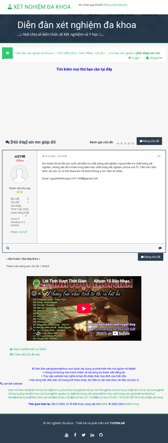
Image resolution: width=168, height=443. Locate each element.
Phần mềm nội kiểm (42, 397)
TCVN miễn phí (140, 397)
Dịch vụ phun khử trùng (65, 390)
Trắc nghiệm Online (122, 15)
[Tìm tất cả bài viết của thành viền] (8, 248)
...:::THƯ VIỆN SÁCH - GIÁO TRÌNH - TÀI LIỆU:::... (81, 53)
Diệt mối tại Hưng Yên (119, 390)
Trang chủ (75, 15)
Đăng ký (123, 5)
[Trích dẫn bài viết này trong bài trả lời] (160, 248)
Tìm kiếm (95, 15)
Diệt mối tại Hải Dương (145, 390)
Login (135, 58)
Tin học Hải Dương (41, 393)
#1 (159, 156)
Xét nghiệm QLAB (63, 393)
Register (156, 58)
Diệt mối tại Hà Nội (40, 390)
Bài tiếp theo (30, 258)
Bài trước (14, 258)
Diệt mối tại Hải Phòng (93, 390)
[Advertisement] (84, 100)
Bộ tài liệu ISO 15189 (84, 397)
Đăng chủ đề (151, 141)
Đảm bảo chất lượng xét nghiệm (120, 393)
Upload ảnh (150, 15)
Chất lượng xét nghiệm (87, 393)
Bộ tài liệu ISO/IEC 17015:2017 (113, 397)
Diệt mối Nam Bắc (18, 390)
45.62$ (23, 232)
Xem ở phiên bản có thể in (30, 349)
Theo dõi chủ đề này (27, 354)
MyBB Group (131, 403)
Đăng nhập (110, 5)
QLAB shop (156, 397)
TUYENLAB (117, 423)
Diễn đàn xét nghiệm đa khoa (33, 53)
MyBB (104, 403)
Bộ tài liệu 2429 (63, 397)
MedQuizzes (22, 397)
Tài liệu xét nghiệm (122, 53)
